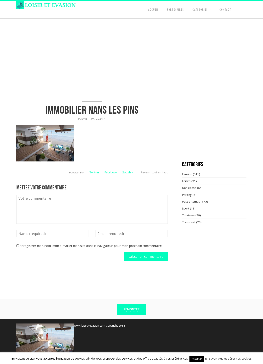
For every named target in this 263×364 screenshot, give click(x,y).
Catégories (200, 9)
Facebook (110, 172)
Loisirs (186, 181)
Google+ (127, 172)
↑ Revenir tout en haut (153, 172)
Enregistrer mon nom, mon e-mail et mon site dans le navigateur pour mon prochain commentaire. (91, 246)
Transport (188, 222)
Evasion (187, 174)
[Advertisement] (214, 126)
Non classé (189, 188)
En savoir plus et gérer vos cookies (228, 358)
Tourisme (188, 215)
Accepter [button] (197, 358)
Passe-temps (191, 201)
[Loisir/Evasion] (47, 5)
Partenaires (175, 9)
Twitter (94, 172)
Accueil (153, 9)
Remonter (131, 309)
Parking (187, 195)
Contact (225, 9)
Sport (185, 208)
